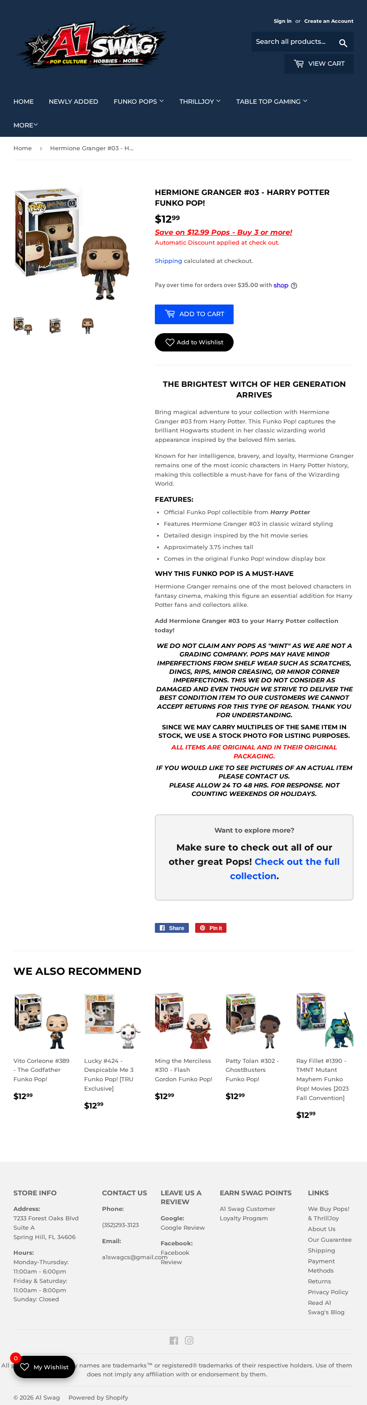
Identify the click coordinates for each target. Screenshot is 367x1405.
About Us (322, 1228)
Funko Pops (142, 101)
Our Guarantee (330, 1239)
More (23, 125)
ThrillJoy (203, 101)
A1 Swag (47, 1397)
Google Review (183, 1227)
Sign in (283, 21)
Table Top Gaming (275, 101)
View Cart (326, 63)
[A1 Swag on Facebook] (174, 1342)
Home (26, 101)
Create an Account (329, 21)
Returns (319, 1281)
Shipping (168, 260)
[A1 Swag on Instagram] (189, 1342)
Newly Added (77, 101)
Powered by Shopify (98, 1397)
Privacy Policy (328, 1291)
